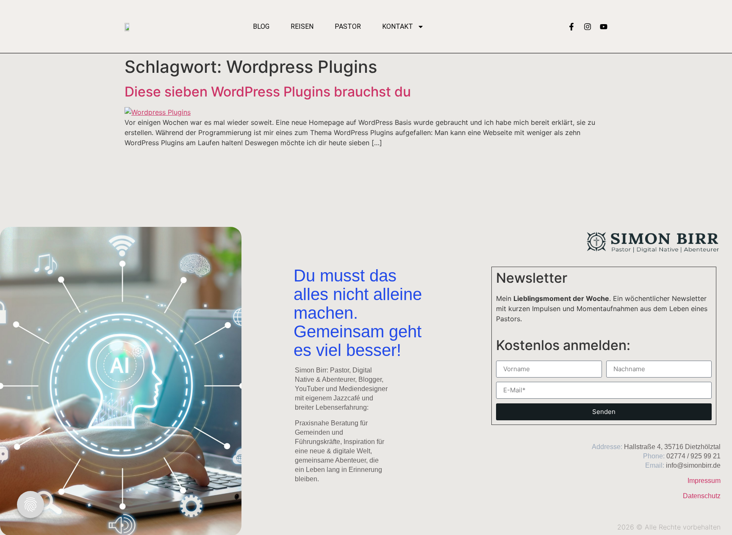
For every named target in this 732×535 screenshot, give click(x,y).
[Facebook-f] (571, 26)
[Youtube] (603, 26)
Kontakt (397, 26)
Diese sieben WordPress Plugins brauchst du (268, 91)
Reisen (302, 26)
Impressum (704, 480)
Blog (261, 26)
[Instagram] (587, 26)
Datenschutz (702, 495)
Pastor (348, 26)
